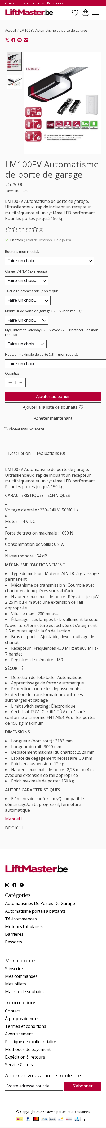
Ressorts (13, 942)
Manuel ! (13, 819)
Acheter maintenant (53, 418)
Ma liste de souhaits (24, 991)
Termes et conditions (25, 1026)
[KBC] (77, 1119)
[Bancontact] (61, 1119)
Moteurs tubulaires (24, 926)
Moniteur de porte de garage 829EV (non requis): (43, 311)
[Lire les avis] (22, 229)
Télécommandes (21, 919)
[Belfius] (69, 1119)
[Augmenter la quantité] (20, 382)
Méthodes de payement (28, 1049)
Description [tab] (19, 453)
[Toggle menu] (96, 13)
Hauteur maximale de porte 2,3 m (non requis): (41, 354)
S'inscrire (14, 968)
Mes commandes (21, 976)
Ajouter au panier (53, 396)
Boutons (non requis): (22, 251)
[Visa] (44, 1119)
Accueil (10, 30)
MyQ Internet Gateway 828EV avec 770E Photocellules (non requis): (51, 332)
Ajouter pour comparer (27, 428)
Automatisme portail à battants (35, 911)
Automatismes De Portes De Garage (40, 903)
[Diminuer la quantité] (10, 382)
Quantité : (13, 373)
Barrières (14, 934)
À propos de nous (22, 1018)
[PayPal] (28, 1119)
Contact (12, 1011)
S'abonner (83, 1086)
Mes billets (15, 984)
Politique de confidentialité (30, 1041)
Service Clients (19, 1064)
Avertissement (19, 1034)
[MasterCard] (36, 1119)
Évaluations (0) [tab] (51, 453)
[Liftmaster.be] (29, 12)
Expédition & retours (25, 1057)
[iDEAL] (19, 1119)
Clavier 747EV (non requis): (26, 271)
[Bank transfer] (52, 1119)
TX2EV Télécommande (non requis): (32, 291)
